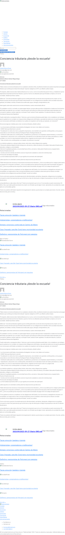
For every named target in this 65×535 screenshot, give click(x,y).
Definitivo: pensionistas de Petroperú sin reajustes (18, 234)
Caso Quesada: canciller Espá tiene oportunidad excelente (21, 230)
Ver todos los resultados (7, 52)
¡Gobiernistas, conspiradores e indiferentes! (16, 220)
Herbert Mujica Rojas (5, 68)
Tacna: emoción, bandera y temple (12, 215)
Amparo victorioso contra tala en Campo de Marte (19, 225)
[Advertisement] (32, 14)
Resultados (4, 50)
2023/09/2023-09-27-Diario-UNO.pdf (27, 206)
